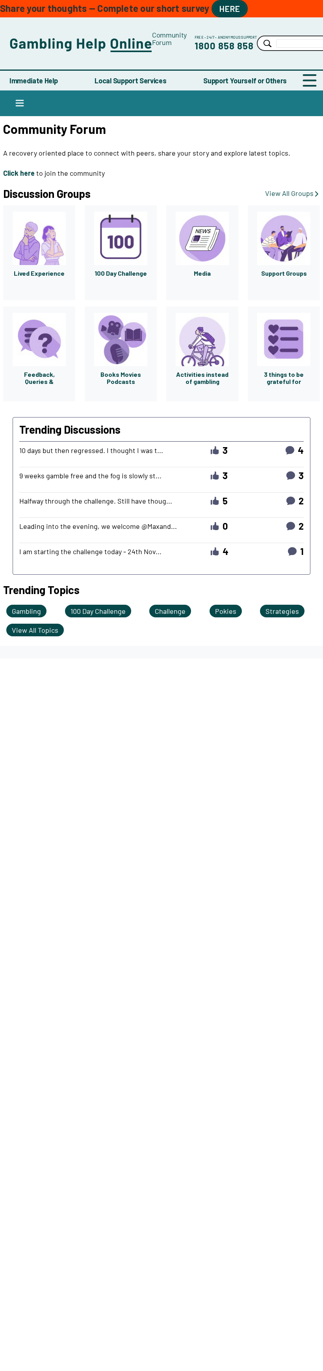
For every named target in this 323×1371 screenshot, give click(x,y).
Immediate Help (33, 80)
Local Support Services (130, 80)
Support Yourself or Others (245, 80)
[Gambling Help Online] (80, 43)
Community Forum (169, 38)
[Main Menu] (310, 80)
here (229, 8)
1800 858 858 (224, 45)
